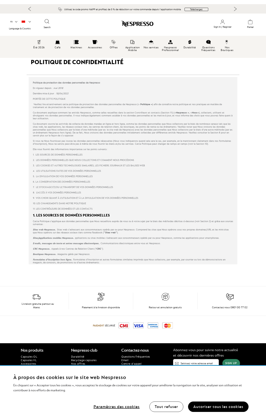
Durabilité (77, 356)
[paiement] (101, 300)
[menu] (133, 47)
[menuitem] (57, 44)
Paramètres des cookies (117, 406)
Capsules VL (29, 360)
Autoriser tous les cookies (218, 406)
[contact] (230, 300)
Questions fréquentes (135, 356)
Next (235, 9)
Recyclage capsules (84, 360)
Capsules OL (29, 356)
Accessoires (28, 363)
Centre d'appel (131, 363)
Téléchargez (196, 9)
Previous (30, 9)
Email (125, 360)
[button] (13, 22)
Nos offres (78, 363)
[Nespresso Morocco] (120, 25)
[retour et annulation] (165, 300)
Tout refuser (166, 406)
